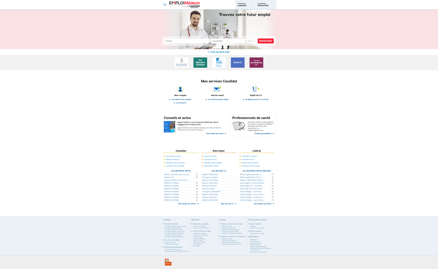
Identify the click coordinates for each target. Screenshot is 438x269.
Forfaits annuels (198, 237)
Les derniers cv (218, 170)
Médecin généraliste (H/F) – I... (251, 174)
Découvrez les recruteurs (175, 163)
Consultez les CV (210, 159)
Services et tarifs (210, 156)
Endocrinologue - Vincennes (250, 191)
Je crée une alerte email (218, 99)
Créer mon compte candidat (230, 231)
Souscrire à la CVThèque (201, 228)
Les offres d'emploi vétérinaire (174, 237)
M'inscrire (253, 226)
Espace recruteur (255, 231)
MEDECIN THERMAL (171, 183)
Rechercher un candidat (201, 224)
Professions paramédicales (174, 247)
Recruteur (219, 150)
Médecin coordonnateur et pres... (177, 174)
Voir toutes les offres (187, 203)
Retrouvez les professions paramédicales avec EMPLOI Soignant (177, 250)
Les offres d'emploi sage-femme (174, 231)
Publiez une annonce (199, 233)
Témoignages (197, 244)
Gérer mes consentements (258, 252)
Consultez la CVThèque (200, 235)
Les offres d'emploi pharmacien (174, 233)
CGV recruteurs (254, 250)
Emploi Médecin (184, 4)
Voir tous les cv (227, 203)
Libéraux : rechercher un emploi (232, 224)
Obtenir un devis (198, 240)
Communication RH (199, 239)
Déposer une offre (227, 239)
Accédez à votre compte (175, 166)
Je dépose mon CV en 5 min (257, 99)
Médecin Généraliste (210, 174)
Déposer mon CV (170, 242)
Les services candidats (172, 240)
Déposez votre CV (172, 159)
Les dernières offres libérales (256, 170)
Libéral (257, 150)
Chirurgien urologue (210, 177)
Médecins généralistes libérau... (252, 180)
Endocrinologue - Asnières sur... (252, 197)
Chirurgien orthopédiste (211, 191)
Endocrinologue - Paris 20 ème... (252, 194)
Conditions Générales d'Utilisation (260, 248)
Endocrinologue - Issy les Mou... (252, 200)
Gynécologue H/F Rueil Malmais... (252, 183)
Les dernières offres (181, 170)
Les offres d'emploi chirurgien (174, 230)
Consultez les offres (173, 156)
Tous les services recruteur (202, 231)
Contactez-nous (255, 241)
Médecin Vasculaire (209, 197)
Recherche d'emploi (171, 224)
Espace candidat (255, 224)
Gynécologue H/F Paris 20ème (251, 189)
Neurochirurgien (208, 189)
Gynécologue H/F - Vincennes (251, 186)
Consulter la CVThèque (229, 240)
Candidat (181, 150)
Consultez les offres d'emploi (230, 230)
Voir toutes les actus (214, 133)
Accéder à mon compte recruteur (232, 244)
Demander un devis (211, 166)
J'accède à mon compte (181, 99)
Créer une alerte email (219, 52)
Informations (253, 236)
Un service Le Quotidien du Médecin (191, 6)
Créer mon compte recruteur (230, 242)
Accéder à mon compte (257, 228)
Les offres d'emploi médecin (173, 228)
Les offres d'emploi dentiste (173, 235)
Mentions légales (255, 245)
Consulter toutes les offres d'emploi (175, 226)
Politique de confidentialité (258, 246)
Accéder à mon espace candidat (231, 233)
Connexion (242, 4)
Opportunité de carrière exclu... (176, 180)
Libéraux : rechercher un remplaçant (233, 236)
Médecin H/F (169, 177)
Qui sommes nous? (256, 243)
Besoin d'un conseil (199, 242)
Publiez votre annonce (250, 163)
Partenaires (196, 246)
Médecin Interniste (209, 186)
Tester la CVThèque (199, 226)
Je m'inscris (181, 103)
